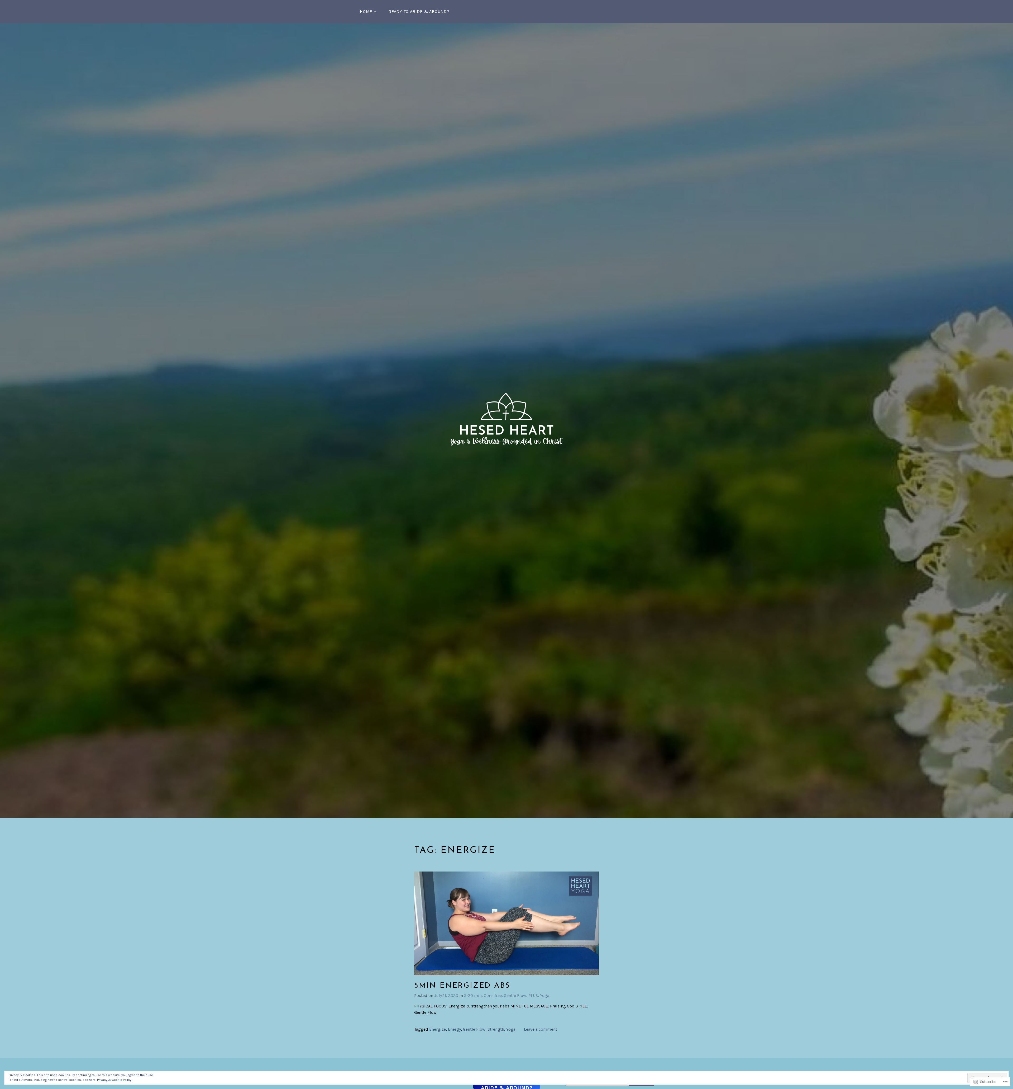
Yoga (544, 995)
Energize (437, 1029)
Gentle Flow (515, 995)
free (498, 995)
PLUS (533, 995)
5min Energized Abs (462, 985)
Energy (454, 1029)
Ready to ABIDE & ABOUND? (419, 11)
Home (366, 11)
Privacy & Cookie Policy (114, 1080)
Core (488, 995)
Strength (496, 1029)
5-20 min (473, 995)
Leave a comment (540, 1029)
